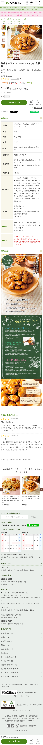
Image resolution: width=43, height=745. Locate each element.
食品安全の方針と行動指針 (13, 721)
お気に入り (38, 104)
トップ (2, 19)
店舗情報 (31, 4)
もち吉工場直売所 (31, 716)
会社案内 (8, 716)
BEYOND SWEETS (33, 721)
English (38, 718)
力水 (23, 721)
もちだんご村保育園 (21, 718)
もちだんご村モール (8, 718)
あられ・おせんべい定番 (19, 19)
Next (41, 489)
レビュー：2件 (15, 79)
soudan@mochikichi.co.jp (9, 617)
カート (40, 4)
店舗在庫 (31, 104)
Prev (1, 489)
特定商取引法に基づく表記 (9, 665)
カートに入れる (14, 102)
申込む (33, 517)
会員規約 (31, 718)
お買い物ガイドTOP (7, 633)
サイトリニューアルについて (10, 673)
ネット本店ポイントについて (10, 677)
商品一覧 (9, 19)
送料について (38, 108)
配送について (5, 645)
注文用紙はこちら (8, 584)
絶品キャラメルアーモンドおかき (11, 21)
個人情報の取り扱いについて (10, 669)
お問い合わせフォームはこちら (12, 595)
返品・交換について (7, 649)
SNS (36, 4)
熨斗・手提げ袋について (8, 657)
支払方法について (6, 641)
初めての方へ (5, 653)
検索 (27, 4)
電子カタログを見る (7, 661)
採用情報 (21, 716)
